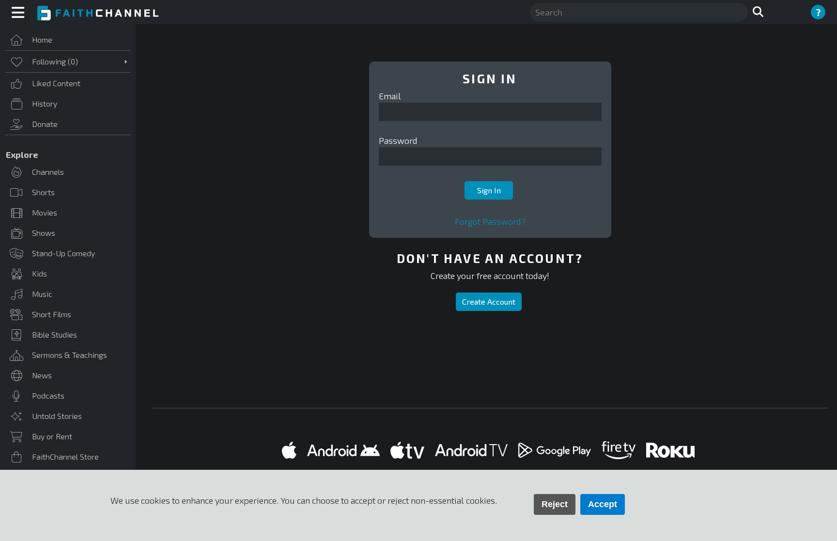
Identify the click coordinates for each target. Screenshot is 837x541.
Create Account (488, 301)
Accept (602, 504)
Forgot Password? (490, 221)
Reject (555, 504)
